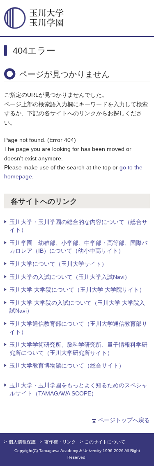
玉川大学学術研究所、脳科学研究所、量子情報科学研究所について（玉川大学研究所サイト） (78, 348)
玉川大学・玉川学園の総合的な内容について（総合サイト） (78, 226)
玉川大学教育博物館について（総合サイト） (66, 365)
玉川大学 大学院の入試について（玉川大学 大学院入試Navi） (77, 306)
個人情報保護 (22, 441)
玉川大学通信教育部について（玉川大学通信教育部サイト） (78, 327)
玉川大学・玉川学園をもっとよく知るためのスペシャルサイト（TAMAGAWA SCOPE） (78, 389)
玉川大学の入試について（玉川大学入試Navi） (69, 277)
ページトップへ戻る (124, 420)
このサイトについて (105, 441)
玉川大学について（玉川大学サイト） (58, 263)
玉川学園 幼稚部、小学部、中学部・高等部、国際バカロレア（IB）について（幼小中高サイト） (78, 247)
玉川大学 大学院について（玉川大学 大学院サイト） (77, 289)
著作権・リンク (60, 441)
